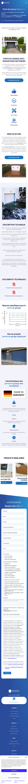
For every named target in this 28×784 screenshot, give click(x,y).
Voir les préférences (14, 777)
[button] (26, 757)
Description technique (6, 27)
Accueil (2, 20)
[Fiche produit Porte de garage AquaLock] (14, 284)
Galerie (12, 27)
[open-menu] (26, 3)
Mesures (24, 27)
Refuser (14, 774)
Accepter (14, 770)
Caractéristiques (12, 29)
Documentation (18, 27)
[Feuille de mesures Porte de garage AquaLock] (14, 292)
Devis (18, 29)
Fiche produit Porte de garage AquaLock (14, 287)
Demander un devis (14, 80)
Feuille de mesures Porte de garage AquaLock (14, 295)
